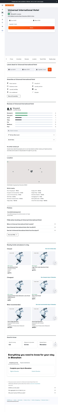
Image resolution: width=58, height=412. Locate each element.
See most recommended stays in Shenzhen (46, 304)
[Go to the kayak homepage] (9, 5)
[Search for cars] (2, 15)
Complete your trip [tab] (13, 362)
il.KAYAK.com (9, 400)
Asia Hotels (20, 400)
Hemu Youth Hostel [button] (36, 295)
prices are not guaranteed (35, 383)
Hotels (15, 400)
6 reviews (18, 14)
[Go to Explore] (2, 19)
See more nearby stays (50, 248)
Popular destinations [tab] (25, 362)
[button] (56, 1)
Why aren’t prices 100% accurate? (16, 393)
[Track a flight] (2, 22)
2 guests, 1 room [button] (13, 24)
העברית (41, 1)
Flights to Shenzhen (14, 371)
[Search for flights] (2, 9)
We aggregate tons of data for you (16, 390)
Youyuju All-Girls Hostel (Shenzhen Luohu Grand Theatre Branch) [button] (19, 296)
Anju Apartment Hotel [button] (13, 267)
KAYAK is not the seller (13, 387)
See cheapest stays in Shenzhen (48, 277)
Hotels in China (27, 400)
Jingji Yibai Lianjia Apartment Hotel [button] (40, 267)
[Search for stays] (2, 12)
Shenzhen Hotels (45, 400)
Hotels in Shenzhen (36, 371)
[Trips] (2, 26)
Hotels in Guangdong (36, 400)
